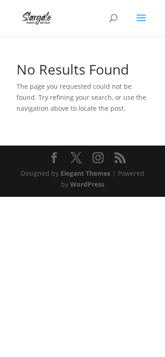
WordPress (87, 184)
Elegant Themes (85, 173)
